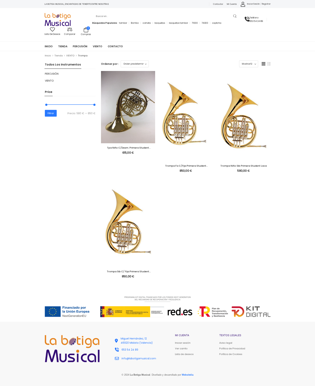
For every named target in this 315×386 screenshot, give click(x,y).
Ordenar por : (110, 64)
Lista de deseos (184, 354)
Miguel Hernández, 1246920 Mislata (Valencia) (137, 340)
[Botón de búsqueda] (235, 16)
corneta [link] (147, 23)
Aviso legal (225, 343)
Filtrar (51, 113)
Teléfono (254, 17)
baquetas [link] (160, 23)
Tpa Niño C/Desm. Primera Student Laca (128, 149)
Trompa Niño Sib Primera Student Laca (243, 166)
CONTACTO (115, 46)
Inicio (48, 55)
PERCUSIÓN (80, 46)
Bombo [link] (135, 23)
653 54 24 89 (256, 21)
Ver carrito (181, 348)
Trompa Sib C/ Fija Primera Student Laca (128, 273)
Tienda (59, 55)
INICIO (49, 46)
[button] (263, 64)
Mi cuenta (232, 4)
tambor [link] (123, 23)
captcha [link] (216, 23)
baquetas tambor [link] (178, 23)
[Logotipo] (65, 19)
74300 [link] (205, 23)
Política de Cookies (230, 354)
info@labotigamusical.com (139, 358)
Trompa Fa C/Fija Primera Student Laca (185, 167)
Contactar (218, 4)
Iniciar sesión (182, 343)
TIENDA (62, 46)
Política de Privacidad (232, 348)
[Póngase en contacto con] (247, 19)
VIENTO (97, 46)
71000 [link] (195, 23)
